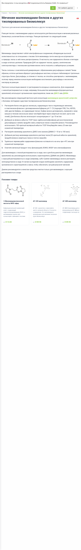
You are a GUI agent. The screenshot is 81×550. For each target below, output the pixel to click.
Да (53, 8)
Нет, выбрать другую (65, 8)
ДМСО (56, 93)
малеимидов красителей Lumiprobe (62, 98)
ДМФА (65, 93)
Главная (4, 13)
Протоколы (13, 13)
